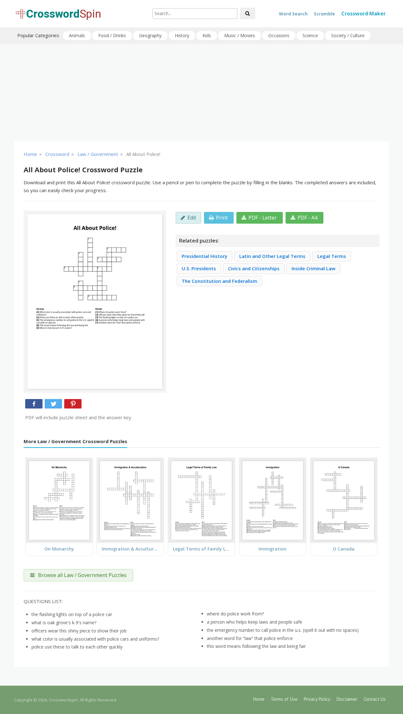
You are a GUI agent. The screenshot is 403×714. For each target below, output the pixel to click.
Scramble (324, 14)
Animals (77, 35)
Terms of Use (284, 699)
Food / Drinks (112, 35)
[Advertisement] (201, 93)
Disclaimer (347, 699)
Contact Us (375, 699)
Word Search (293, 14)
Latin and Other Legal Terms (272, 256)
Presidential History (204, 256)
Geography (150, 35)
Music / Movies (239, 35)
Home (258, 699)
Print (222, 217)
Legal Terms (331, 256)
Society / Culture (348, 35)
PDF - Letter (262, 217)
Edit (191, 217)
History (182, 35)
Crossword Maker (363, 13)
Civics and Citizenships (254, 268)
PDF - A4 (307, 217)
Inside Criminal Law (313, 268)
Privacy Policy (317, 699)
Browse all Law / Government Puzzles (82, 575)
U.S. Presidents (199, 268)
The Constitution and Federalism (219, 281)
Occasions (278, 35)
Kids (206, 35)
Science (310, 35)
